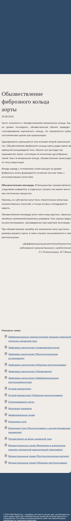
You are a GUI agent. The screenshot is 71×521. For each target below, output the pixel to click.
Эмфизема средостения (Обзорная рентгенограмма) (37, 365)
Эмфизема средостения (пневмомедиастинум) (34, 347)
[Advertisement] (35, 37)
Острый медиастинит (19, 388)
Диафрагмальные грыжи (21, 415)
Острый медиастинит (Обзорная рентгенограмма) (35, 395)
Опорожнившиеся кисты (21, 402)
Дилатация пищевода (20, 408)
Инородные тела (17, 421)
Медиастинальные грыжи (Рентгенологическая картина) (38, 456)
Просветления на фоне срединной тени (30, 439)
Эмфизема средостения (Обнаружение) (30, 371)
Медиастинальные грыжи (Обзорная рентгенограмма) (37, 462)
